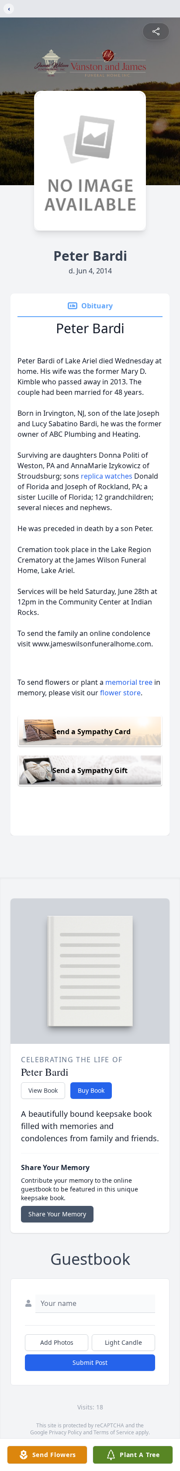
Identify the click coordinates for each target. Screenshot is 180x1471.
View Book (43, 1090)
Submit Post (90, 1362)
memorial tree (128, 682)
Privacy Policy (65, 1432)
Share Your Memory (57, 1214)
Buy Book (91, 1090)
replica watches (107, 476)
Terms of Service (113, 1432)
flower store (120, 693)
